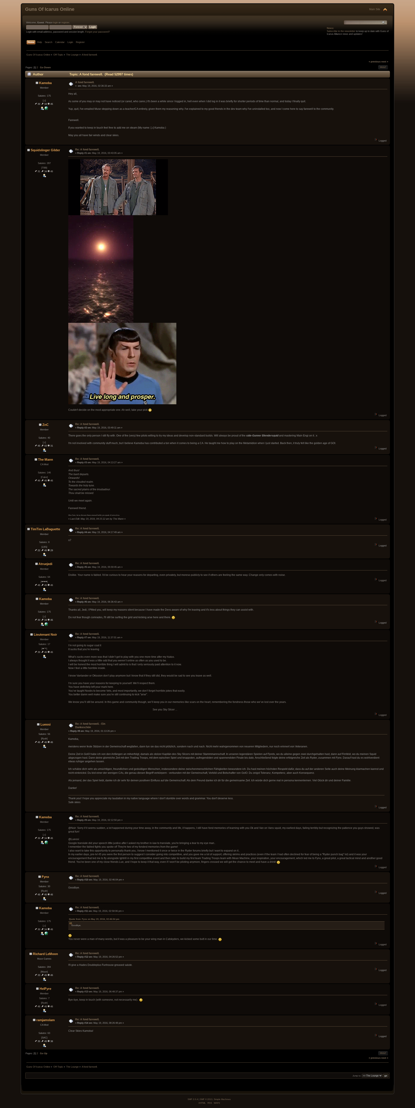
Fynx (45, 877)
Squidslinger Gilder (45, 150)
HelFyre (45, 988)
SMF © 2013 (206, 1099)
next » (384, 61)
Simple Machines (222, 1099)
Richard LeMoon (45, 954)
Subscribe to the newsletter (341, 31)
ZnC (45, 425)
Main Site (374, 9)
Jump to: (357, 1076)
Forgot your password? (97, 31)
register (65, 22)
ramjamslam (45, 1020)
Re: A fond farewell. (87, 149)
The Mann (45, 459)
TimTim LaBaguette (45, 529)
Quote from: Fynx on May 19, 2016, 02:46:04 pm (94, 919)
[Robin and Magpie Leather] (46, 109)
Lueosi (45, 724)
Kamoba (45, 83)
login (55, 22)
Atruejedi (45, 564)
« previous (375, 61)
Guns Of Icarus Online (49, 9)
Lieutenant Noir (45, 634)
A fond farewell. (84, 82)
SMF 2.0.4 (193, 1099)
